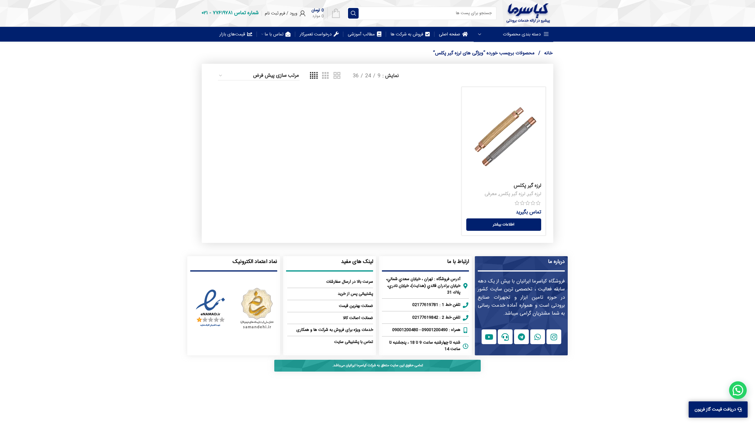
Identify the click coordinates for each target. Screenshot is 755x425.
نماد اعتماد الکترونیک (254, 261)
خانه (548, 53)
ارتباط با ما (458, 261)
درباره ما (556, 261)
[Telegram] (521, 336)
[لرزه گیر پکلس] (503, 135)
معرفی (491, 194)
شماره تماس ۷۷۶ (236, 13)
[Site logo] (528, 13)
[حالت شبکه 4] (314, 76)
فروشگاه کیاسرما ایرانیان (540, 281)
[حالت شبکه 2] (337, 76)
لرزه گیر (534, 194)
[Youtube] (489, 336)
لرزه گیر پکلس (527, 186)
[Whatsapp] (537, 336)
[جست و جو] (353, 13)
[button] (738, 390)
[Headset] (505, 336)
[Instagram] (553, 336)
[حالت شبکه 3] (325, 76)
